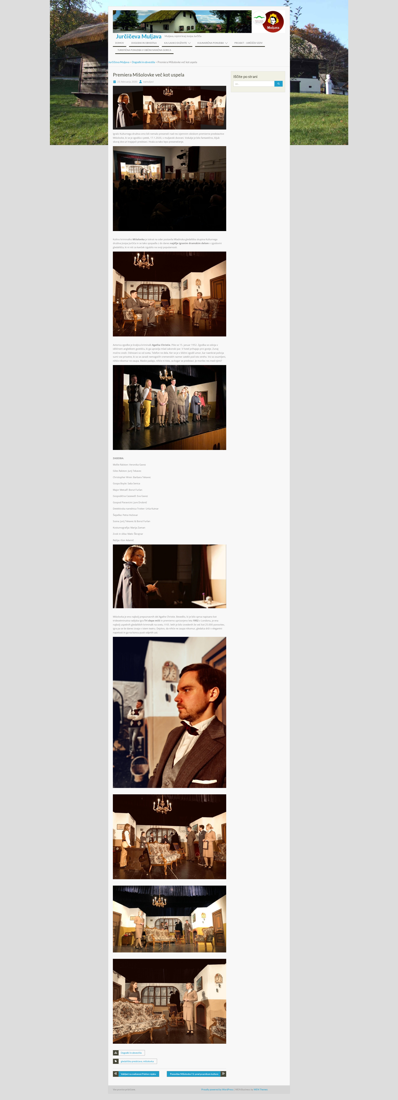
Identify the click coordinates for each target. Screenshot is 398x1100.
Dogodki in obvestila (144, 43)
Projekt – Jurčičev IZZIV (248, 43)
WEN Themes (261, 1089)
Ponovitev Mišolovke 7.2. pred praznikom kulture (194, 1074)
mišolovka (148, 1061)
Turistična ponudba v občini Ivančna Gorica (144, 50)
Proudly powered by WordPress (217, 1089)
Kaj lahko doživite (175, 43)
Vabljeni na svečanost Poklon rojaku (138, 1074)
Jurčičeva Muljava (139, 36)
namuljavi (148, 81)
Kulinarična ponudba (210, 43)
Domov (119, 43)
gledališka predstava (131, 1061)
